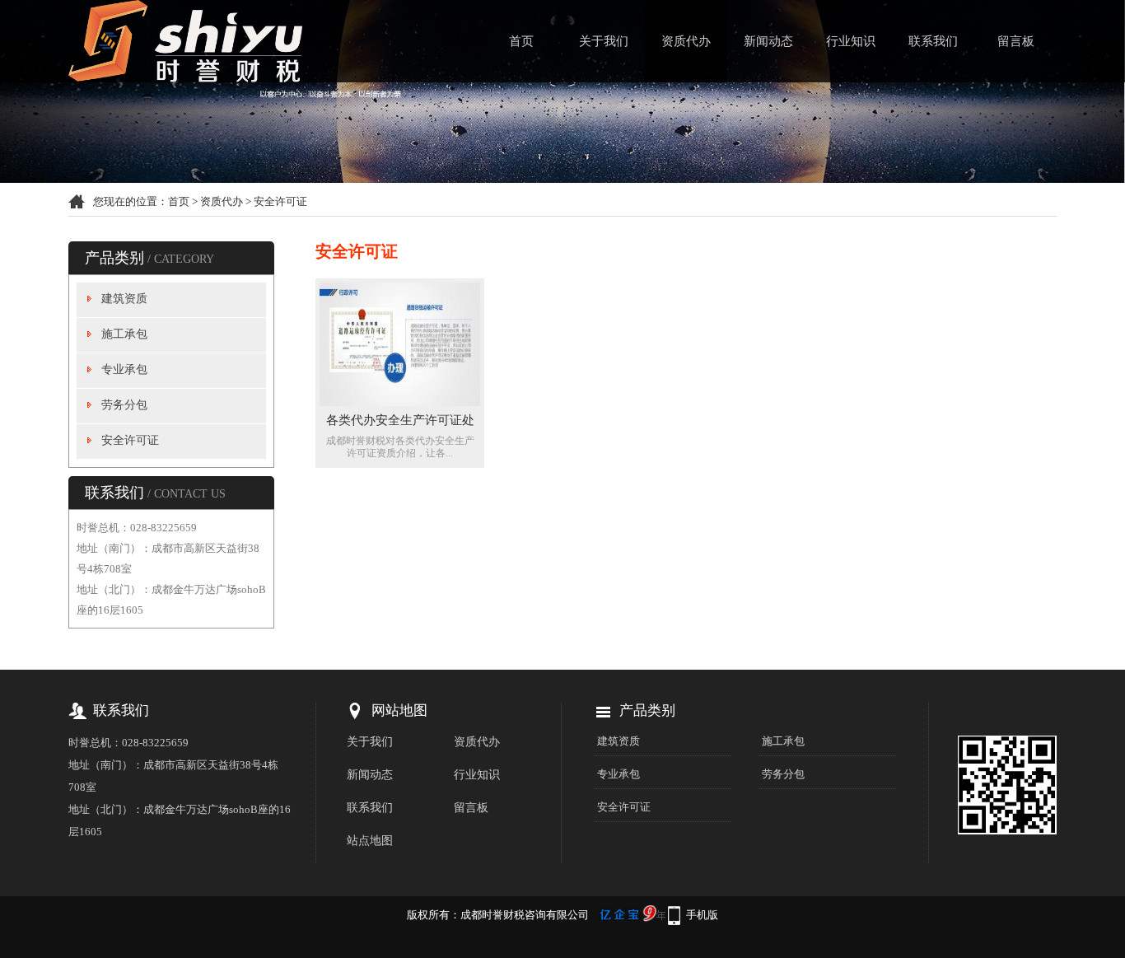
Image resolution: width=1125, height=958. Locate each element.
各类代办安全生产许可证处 (400, 420)
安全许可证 (280, 201)
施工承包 (124, 334)
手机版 (702, 915)
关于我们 (603, 41)
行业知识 (850, 41)
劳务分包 (124, 405)
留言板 (1015, 41)
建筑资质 (124, 298)
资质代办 (686, 41)
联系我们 (933, 41)
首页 (521, 41)
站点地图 (370, 840)
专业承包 (124, 369)
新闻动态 (768, 41)
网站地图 (399, 710)
